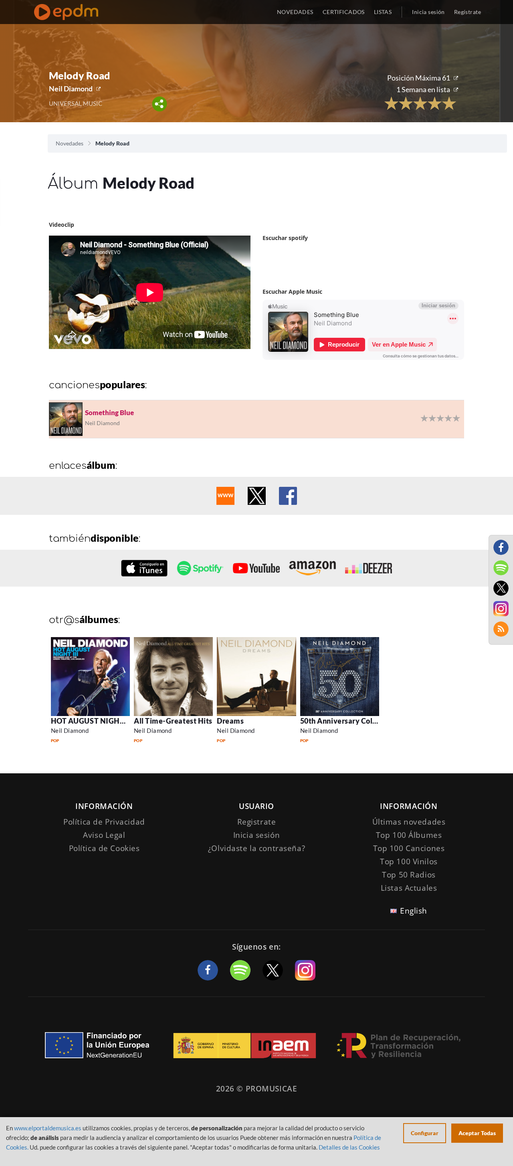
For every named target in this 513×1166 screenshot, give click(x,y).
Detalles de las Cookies (349, 1147)
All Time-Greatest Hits (173, 720)
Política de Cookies (104, 848)
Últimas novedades (409, 822)
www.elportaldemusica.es (47, 1128)
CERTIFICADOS (344, 11)
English (413, 911)
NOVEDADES (295, 11)
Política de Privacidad (104, 822)
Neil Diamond (71, 88)
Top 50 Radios (408, 874)
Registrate (256, 822)
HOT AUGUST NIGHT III (92, 720)
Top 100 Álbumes (409, 835)
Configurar (424, 1133)
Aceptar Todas (477, 1133)
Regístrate (467, 11)
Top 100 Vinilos (409, 861)
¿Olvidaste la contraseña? (256, 848)
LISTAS (383, 11)
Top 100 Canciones (409, 848)
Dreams (230, 720)
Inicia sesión (428, 11)
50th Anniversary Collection (348, 720)
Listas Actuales (409, 888)
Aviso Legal (104, 835)
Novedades (69, 143)
